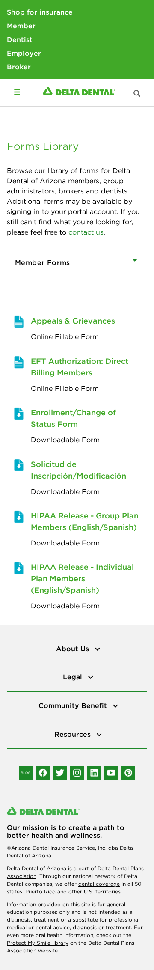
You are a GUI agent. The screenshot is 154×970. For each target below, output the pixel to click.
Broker (19, 66)
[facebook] (43, 773)
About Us (73, 648)
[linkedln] (94, 773)
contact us (86, 232)
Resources (73, 734)
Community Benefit (73, 705)
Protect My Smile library (37, 943)
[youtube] (111, 773)
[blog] (26, 773)
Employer (24, 53)
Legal (73, 676)
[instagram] (77, 773)
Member (21, 25)
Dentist (20, 39)
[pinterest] (128, 773)
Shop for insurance (40, 12)
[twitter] (60, 773)
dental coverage (99, 884)
